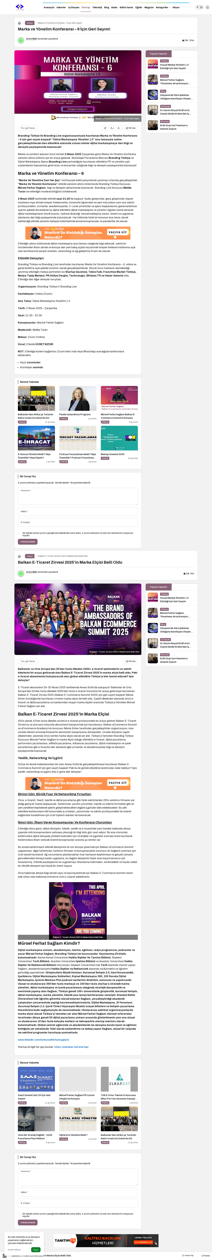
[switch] (199, 7)
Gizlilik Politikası (14, 1250)
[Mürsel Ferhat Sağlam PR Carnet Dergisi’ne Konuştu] (77, 1085)
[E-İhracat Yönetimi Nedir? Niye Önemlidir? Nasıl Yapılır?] (36, 444)
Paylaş (206, 1255)
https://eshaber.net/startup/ (71, 1047)
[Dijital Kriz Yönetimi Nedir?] (77, 1125)
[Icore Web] (20, 7)
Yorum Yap (189, 1256)
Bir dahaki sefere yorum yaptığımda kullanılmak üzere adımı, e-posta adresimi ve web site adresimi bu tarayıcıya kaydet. (77, 534)
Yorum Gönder (27, 542)
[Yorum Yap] (105, 128)
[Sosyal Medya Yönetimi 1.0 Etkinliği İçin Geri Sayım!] (172, 64)
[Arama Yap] (207, 7)
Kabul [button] (35, 1250)
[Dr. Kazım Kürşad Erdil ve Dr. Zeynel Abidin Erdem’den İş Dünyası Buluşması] (172, 110)
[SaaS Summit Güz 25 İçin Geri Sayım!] (36, 1085)
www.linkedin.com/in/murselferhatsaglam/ (43, 1039)
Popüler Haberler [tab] (158, 54)
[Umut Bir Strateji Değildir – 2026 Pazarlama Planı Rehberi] (36, 1125)
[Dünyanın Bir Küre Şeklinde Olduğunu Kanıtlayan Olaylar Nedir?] (172, 95)
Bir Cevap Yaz (28, 476)
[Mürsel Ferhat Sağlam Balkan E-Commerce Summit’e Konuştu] (119, 405)
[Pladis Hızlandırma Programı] (77, 405)
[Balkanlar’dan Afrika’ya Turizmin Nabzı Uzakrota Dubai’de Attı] (36, 405)
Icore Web (31, 39)
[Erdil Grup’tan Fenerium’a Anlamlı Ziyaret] (172, 125)
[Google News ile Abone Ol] (28, 128)
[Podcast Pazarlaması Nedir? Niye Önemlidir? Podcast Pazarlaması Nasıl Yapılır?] (77, 444)
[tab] (185, 53)
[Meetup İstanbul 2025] (119, 444)
